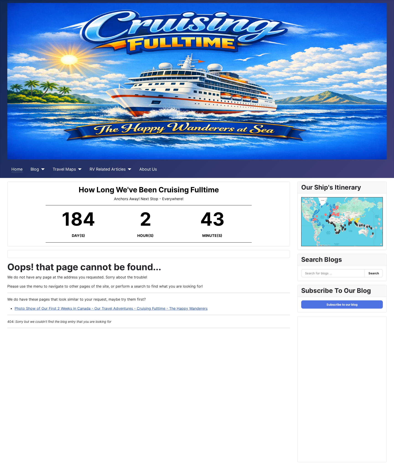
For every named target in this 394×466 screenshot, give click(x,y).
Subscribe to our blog (342, 304)
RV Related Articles (108, 169)
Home (17, 169)
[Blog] (42, 169)
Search (373, 273)
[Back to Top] (386, 457)
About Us (148, 169)
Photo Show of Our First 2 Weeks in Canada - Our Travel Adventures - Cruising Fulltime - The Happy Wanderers (111, 308)
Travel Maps (64, 169)
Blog (35, 169)
